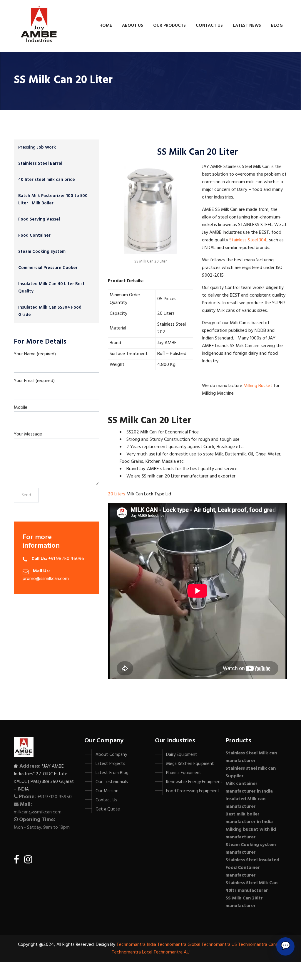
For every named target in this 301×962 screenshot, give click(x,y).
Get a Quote (108, 809)
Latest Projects (110, 763)
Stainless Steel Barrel (40, 163)
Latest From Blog (112, 772)
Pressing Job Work (37, 147)
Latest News (247, 25)
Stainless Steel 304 (248, 240)
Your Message (28, 434)
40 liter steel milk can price (46, 179)
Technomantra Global (178, 944)
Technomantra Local (132, 952)
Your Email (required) (34, 381)
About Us (132, 25)
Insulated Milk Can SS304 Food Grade (49, 311)
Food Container (34, 235)
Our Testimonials (112, 782)
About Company (111, 754)
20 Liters (116, 494)
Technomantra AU (171, 952)
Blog (277, 25)
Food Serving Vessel (39, 219)
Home (105, 25)
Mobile (20, 407)
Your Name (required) (35, 354)
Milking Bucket (257, 386)
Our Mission (107, 791)
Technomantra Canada (260, 944)
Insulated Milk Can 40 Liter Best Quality (51, 287)
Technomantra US (219, 944)
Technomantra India (136, 944)
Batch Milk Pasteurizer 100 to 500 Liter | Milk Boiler (53, 199)
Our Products (169, 25)
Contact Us (209, 25)
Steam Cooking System (42, 251)
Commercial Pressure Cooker (48, 267)
